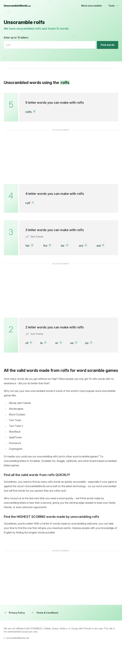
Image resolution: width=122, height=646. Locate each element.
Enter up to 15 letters (16, 37)
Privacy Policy (17, 612)
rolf (27, 203)
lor (62, 245)
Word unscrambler (91, 5)
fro (45, 245)
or (56, 343)
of (26, 343)
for (27, 245)
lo (41, 343)
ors (81, 245)
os (72, 343)
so (86, 343)
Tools (111, 5)
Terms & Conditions (47, 612)
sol (99, 245)
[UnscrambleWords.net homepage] (17, 5)
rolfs (28, 112)
